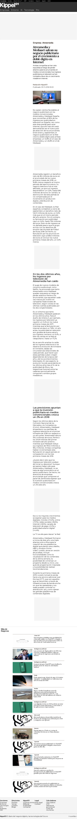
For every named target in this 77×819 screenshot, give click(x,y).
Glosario (15, 805)
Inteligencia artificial (40, 649)
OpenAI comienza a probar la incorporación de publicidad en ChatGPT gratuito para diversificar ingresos (47, 771)
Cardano (31, 1)
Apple (44, 1)
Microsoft (37, 715)
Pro (37, 10)
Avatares (3, 808)
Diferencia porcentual (50, 806)
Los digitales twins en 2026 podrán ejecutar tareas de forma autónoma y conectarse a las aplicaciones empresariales (48, 705)
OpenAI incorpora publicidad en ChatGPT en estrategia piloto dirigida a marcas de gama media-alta (48, 745)
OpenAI (36, 741)
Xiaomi (38, 1)
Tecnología (29, 10)
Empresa (37, 43)
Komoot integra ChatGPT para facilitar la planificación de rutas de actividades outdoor (48, 665)
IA (21, 10)
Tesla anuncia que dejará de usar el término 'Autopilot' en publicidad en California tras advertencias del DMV (48, 679)
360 (1, 810)
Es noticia (3, 1)
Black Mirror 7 (18, 1)
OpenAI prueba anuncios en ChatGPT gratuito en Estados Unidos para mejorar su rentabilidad (48, 758)
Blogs (14, 807)
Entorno (15, 10)
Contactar (27, 807)
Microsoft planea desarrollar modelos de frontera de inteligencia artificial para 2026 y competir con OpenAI (48, 718)
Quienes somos (28, 802)
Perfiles (14, 802)
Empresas (4, 10)
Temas (14, 804)
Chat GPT (37, 635)
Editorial (26, 804)
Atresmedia (47, 43)
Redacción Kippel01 (40, 85)
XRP (25, 1)
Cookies (37, 804)
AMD (49, 1)
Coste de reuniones (50, 809)
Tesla (35, 675)
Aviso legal (39, 802)
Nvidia (10, 1)
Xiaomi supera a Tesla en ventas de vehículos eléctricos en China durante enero (46, 732)
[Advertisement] (38, 27)
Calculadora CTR (50, 803)
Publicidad (27, 805)
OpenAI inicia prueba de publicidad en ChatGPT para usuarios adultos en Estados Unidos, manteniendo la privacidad (48, 785)
